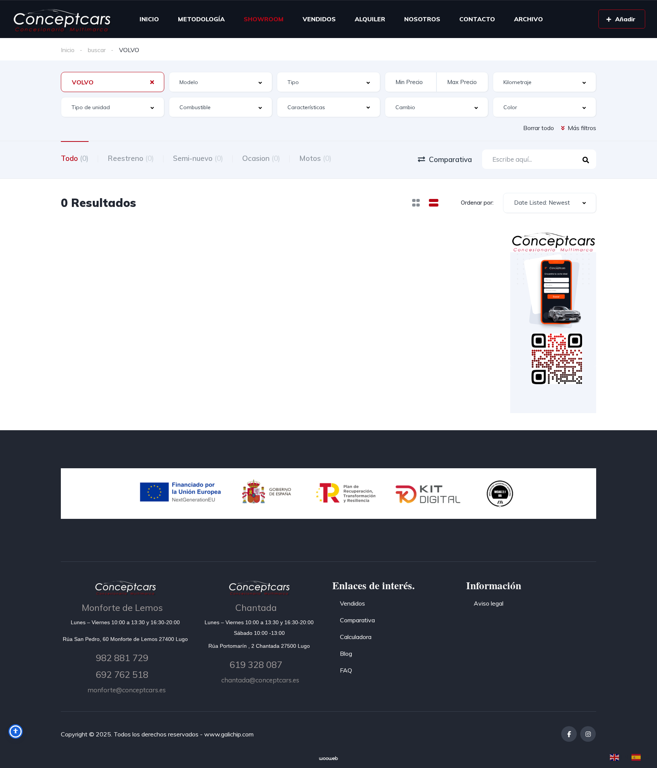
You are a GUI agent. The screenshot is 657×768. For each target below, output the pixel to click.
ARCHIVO (528, 19)
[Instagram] (588, 734)
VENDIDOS (319, 19)
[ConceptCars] (61, 19)
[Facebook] (569, 734)
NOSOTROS (422, 19)
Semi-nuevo (198, 158)
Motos (315, 158)
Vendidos (352, 603)
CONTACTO (477, 19)
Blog (346, 653)
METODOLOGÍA (201, 19)
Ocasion (261, 158)
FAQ (346, 670)
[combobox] (112, 82)
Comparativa (357, 620)
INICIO (149, 19)
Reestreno (131, 158)
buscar (97, 50)
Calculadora (355, 637)
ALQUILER (370, 19)
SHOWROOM (264, 19)
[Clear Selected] (152, 81)
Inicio (68, 50)
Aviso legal (488, 603)
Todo (75, 158)
